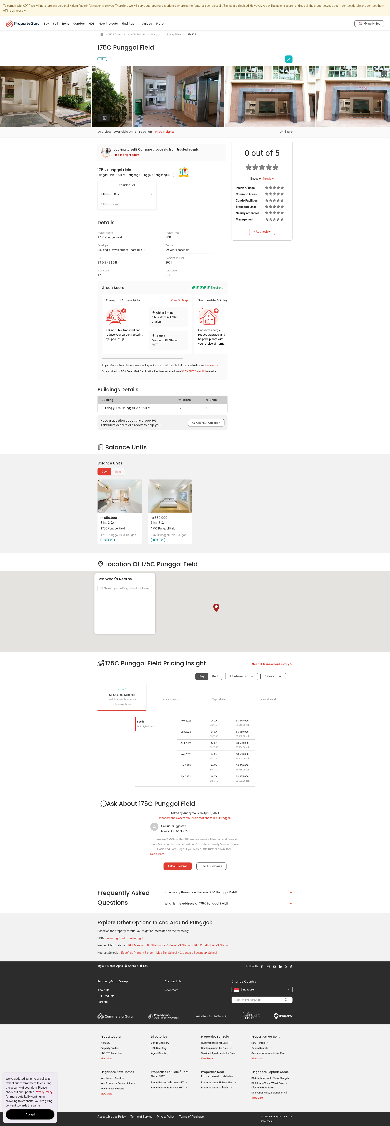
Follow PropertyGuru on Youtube (274, 966)
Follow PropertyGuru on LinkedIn (280, 966)
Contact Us (173, 981)
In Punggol (136, 938)
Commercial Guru (115, 1016)
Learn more (211, 365)
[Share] (288, 59)
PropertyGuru (111, 1037)
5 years (270, 676)
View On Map (179, 300)
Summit (211, 1016)
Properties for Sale (215, 1037)
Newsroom (172, 990)
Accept (30, 1114)
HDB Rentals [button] (258, 1042)
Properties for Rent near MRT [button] (167, 1087)
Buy (46, 24)
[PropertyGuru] (23, 23)
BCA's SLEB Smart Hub (194, 371)
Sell (55, 24)
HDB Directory (158, 1048)
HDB (92, 24)
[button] (216, 608)
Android (132, 966)
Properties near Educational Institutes (217, 1074)
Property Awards (163, 1016)
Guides (147, 24)
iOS (145, 966)
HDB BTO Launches (111, 1053)
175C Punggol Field (113, 528)
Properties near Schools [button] (215, 1087)
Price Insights (164, 132)
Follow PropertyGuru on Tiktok (290, 966)
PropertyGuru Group (113, 981)
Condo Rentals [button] (260, 1048)
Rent (65, 24)
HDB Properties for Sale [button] (214, 1042)
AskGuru (105, 1042)
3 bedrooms (238, 676)
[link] (161, 152)
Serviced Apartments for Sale (218, 1053)
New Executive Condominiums (118, 1083)
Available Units (125, 132)
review (268, 178)
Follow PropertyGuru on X (286, 966)
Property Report (251, 1016)
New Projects (108, 24)
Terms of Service (141, 1116)
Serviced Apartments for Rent (268, 1053)
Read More (157, 854)
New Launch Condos (112, 1078)
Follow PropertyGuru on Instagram (268, 966)
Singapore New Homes (117, 1072)
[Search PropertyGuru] (286, 999)
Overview (104, 132)
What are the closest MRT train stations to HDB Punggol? (195, 818)
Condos (79, 24)
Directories (159, 1037)
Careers (103, 1001)
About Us (103, 990)
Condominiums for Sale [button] (215, 1048)
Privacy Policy (43, 1092)
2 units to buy (110, 194)
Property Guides (110, 1048)
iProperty (283, 1016)
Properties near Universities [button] (217, 1082)
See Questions (211, 866)
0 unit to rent (110, 204)
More (160, 24)
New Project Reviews (112, 1088)
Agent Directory (160, 1053)
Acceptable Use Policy (112, 1116)
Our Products (106, 996)
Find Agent (130, 24)
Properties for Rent (265, 1037)
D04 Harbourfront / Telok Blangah (270, 1078)
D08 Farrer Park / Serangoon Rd (269, 1092)
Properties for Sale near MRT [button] (167, 1082)
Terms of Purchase (191, 1116)
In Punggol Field (117, 938)
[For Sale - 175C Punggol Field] (120, 496)
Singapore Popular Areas (270, 1072)
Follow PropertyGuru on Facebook (261, 966)
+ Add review (262, 231)
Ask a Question (177, 866)
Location (145, 132)
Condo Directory (160, 1042)
